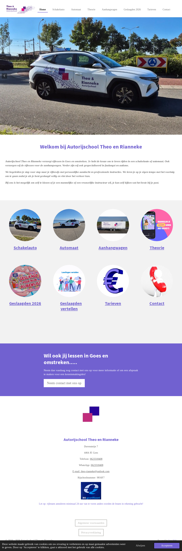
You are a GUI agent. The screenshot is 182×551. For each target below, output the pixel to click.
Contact (156, 303)
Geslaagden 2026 (25, 303)
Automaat (69, 247)
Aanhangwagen (113, 247)
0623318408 (96, 459)
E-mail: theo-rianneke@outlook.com (91, 471)
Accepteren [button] (166, 545)
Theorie (157, 247)
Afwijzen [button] (140, 545)
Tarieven (113, 303)
